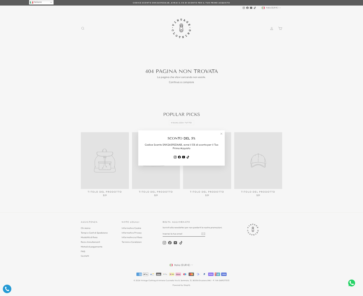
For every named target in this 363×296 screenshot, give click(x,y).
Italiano (37, 2)
